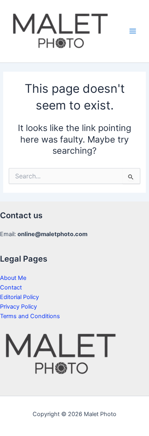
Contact (11, 287)
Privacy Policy (18, 306)
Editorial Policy (19, 297)
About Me (13, 278)
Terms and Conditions (30, 316)
